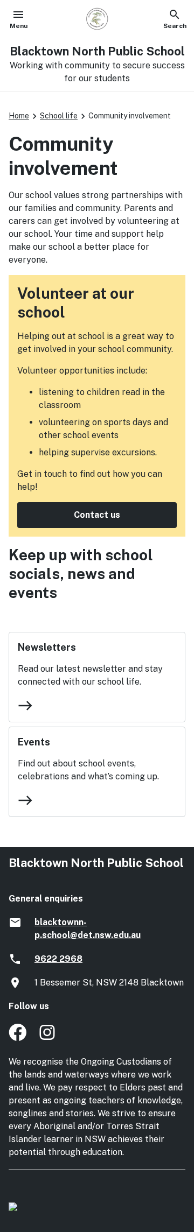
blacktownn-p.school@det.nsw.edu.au (87, 928)
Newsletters (47, 647)
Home (19, 115)
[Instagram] (48, 1038)
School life (59, 115)
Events (34, 742)
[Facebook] (17, 1038)
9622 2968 (58, 959)
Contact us (97, 515)
